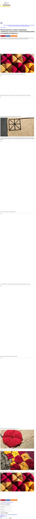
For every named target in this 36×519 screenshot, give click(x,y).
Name (1, 507)
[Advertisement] (18, 14)
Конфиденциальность (13, 514)
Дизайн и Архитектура (16, 25)
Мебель (23, 25)
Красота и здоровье (30, 25)
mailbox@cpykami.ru (3, 516)
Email (1, 509)
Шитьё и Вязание (3, 27)
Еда (34, 25)
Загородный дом (10, 25)
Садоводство (5, 25)
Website (1, 511)
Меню (1, 22)
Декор (21, 25)
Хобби (26, 25)
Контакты (2, 515)
